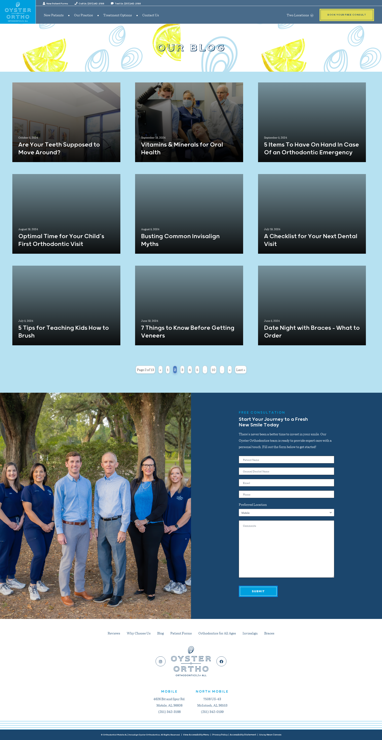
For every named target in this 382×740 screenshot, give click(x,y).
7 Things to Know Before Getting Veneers (187, 332)
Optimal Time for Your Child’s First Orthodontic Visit (61, 240)
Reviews (114, 633)
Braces (269, 633)
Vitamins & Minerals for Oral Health (182, 148)
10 (213, 369)
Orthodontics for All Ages (217, 633)
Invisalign (250, 633)
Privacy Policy (220, 734)
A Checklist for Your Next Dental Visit (310, 240)
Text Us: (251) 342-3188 (127, 3)
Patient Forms (181, 633)
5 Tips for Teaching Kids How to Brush (63, 332)
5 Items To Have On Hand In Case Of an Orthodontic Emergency (311, 148)
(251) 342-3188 (169, 711)
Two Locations (298, 15)
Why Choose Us (139, 633)
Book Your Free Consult (346, 14)
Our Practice (83, 15)
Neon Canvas (274, 734)
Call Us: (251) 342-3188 (91, 3)
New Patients (54, 15)
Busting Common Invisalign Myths (180, 240)
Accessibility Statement (243, 734)
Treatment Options (117, 15)
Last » (240, 369)
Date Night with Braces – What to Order (312, 332)
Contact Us (150, 15)
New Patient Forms (57, 3)
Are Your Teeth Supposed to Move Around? (59, 148)
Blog (160, 633)
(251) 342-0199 (212, 711)
